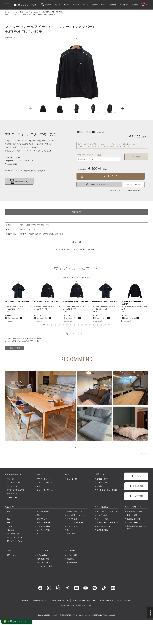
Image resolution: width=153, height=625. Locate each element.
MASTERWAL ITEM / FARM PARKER (132, 303)
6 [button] (63, 325)
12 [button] (86, 325)
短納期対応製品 (103, 530)
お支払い (100, 486)
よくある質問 (72, 555)
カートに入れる (110, 176)
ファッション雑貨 (43, 526)
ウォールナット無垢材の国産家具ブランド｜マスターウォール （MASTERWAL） (76, 615)
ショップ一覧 (72, 479)
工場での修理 (132, 515)
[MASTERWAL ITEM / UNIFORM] (18, 290)
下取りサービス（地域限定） (107, 523)
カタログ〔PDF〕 (43, 563)
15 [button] (97, 325)
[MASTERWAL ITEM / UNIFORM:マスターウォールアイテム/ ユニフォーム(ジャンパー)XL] (76, 70)
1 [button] (44, 325)
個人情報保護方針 (39, 601)
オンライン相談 (103, 519)
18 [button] (109, 325)
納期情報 (70, 559)
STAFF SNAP (12, 497)
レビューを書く (14, 348)
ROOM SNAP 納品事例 (16, 490)
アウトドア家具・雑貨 (75, 523)
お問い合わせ (72, 563)
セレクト (70, 530)
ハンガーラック (13, 534)
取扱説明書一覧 (132, 523)
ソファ (9, 515)
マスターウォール (43, 479)
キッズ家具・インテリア (76, 515)
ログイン (26, 341)
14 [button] (93, 325)
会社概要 (25, 601)
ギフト (39, 534)
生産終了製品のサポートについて (137, 527)
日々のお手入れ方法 (134, 511)
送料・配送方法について (136, 190)
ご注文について (103, 479)
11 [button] (82, 325)
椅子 (9, 519)
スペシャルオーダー (104, 526)
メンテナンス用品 (43, 530)
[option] (76, 70)
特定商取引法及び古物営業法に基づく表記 (76, 606)
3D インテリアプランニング (107, 511)
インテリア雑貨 (43, 511)
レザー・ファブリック (45, 490)
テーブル (10, 523)
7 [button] (67, 325)
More (77, 447)
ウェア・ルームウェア (71, 277)
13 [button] (90, 325)
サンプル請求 (102, 515)
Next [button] (122, 108)
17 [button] (105, 325)
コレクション (72, 526)
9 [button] (74, 325)
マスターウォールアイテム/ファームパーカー (134, 308)
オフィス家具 (72, 519)
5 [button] (59, 325)
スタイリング (12, 486)
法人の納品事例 (43, 559)
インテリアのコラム (14, 482)
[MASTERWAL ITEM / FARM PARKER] (134, 290)
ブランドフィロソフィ (45, 482)
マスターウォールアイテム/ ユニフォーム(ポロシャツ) (18, 308)
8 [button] (70, 325)
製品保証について (133, 519)
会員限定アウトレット (75, 511)
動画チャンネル (13, 494)
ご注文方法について (115, 190)
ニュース (10, 479)
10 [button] (78, 325)
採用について (12, 555)
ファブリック (42, 519)
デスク (9, 526)
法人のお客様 (42, 555)
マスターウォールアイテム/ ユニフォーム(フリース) (47, 308)
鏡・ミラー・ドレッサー (16, 541)
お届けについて (103, 482)
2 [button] (48, 325)
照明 (38, 515)
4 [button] (55, 325)
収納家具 (10, 530)
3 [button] (51, 325)
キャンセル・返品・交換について (107, 491)
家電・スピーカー (43, 523)
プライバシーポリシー (59, 601)
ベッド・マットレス (14, 537)
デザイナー (71, 534)
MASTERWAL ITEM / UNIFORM (17, 301)
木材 (38, 486)
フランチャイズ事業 (44, 566)
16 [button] (101, 325)
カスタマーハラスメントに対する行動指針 (115, 601)
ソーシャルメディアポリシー (84, 601)
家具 (9, 511)
